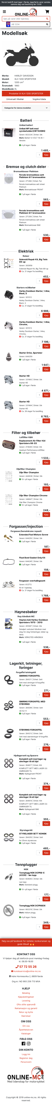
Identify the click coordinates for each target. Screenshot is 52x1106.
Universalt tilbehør (15, 99)
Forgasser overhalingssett (32, 580)
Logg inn (26, 1054)
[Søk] (47, 18)
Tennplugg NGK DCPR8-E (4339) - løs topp (32, 873)
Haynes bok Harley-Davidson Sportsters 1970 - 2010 (33, 621)
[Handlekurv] (47, 12)
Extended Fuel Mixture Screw (33, 534)
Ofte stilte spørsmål (26, 1004)
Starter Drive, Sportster (30, 353)
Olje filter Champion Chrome (33, 495)
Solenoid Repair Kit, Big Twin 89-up (33, 260)
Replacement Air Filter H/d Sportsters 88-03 (32, 441)
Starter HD (24, 376)
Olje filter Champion (29, 472)
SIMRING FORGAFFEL (29, 675)
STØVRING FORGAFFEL (30, 729)
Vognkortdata (39, 99)
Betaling (26, 993)
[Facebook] (23, 1044)
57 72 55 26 (28, 967)
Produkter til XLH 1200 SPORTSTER (26, 93)
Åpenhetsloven (26, 1029)
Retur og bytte (26, 1012)
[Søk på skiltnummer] (47, 24)
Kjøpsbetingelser (26, 997)
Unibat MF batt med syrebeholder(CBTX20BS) (32, 129)
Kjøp (46, 155)
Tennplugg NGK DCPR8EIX (32, 905)
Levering (26, 1000)
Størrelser (26, 1016)
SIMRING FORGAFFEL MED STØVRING (32, 702)
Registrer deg (26, 1058)
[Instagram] (28, 1044)
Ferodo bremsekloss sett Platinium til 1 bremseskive (32, 176)
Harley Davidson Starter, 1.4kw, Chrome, (34, 323)
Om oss (26, 1026)
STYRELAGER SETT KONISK (33, 833)
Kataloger (26, 1033)
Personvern (26, 1062)
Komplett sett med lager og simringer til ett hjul (32, 760)
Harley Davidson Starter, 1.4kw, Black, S (34, 292)
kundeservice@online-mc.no (27, 971)
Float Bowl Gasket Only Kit (32, 557)
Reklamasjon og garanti (26, 1008)
